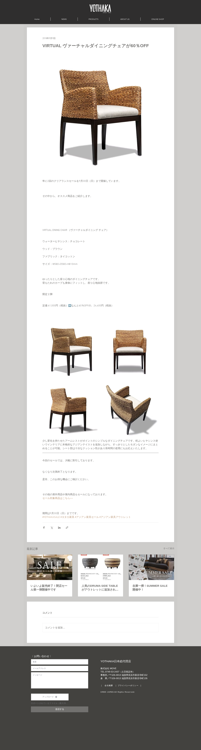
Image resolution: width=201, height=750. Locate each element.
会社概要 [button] (109, 685)
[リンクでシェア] (66, 527)
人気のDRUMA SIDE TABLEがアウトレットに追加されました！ (100, 587)
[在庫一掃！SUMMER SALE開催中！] (151, 567)
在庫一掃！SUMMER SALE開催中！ (150, 587)
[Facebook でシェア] (43, 527)
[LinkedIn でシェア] (59, 527)
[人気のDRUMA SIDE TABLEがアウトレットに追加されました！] (100, 567)
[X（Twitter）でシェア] (51, 527)
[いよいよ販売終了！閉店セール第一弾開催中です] (49, 567)
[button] (50, 697)
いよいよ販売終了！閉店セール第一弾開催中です (49, 587)
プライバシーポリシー (128, 685)
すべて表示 (168, 548)
